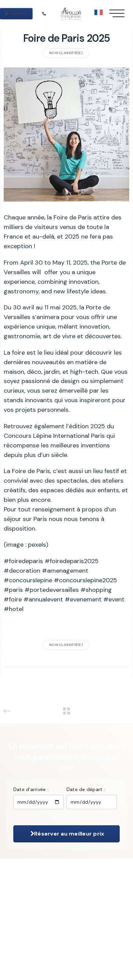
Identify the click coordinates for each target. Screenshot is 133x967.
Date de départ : (85, 789)
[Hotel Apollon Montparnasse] (72, 14)
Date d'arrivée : (30, 789)
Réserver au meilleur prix (68, 833)
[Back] (66, 711)
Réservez (19, 13)
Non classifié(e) (66, 53)
